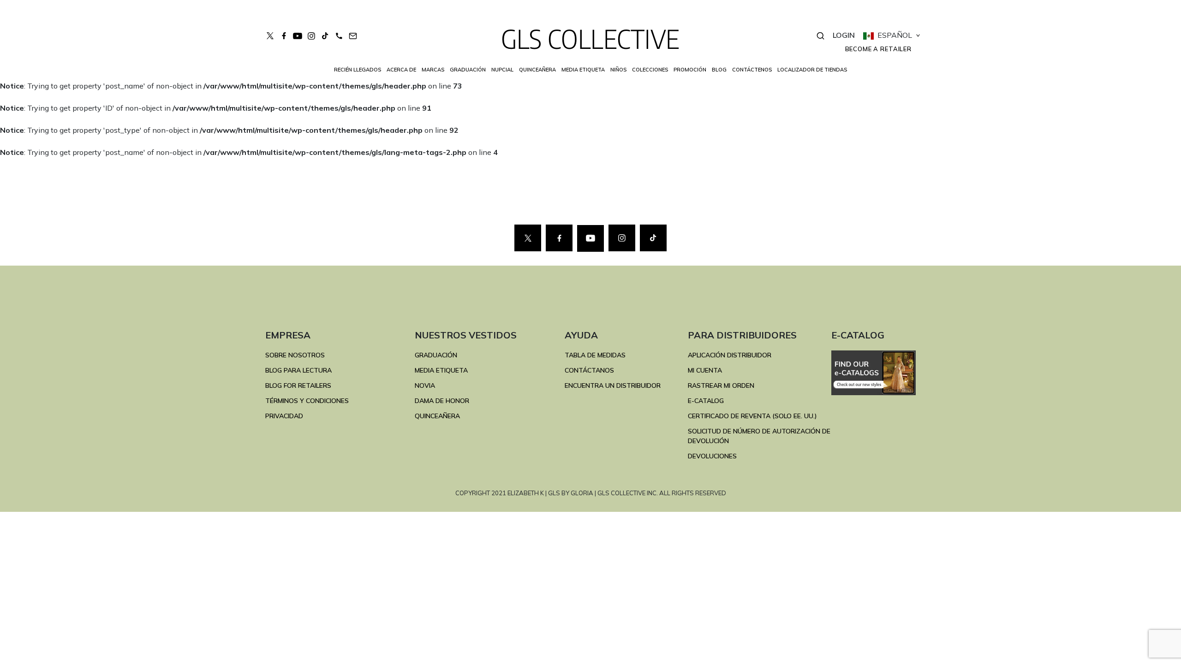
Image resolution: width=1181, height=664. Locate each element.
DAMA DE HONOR (442, 401)
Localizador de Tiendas (812, 69)
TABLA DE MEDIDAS (595, 355)
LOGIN (844, 35)
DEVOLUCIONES (712, 456)
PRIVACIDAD (284, 416)
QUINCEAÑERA (437, 416)
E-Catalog (706, 401)
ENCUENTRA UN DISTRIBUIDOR (613, 385)
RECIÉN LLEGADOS (357, 69)
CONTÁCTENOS (752, 69)
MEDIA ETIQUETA (441, 370)
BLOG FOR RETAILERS (298, 385)
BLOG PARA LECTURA (298, 370)
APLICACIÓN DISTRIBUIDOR (729, 355)
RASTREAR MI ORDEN (721, 385)
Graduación (468, 69)
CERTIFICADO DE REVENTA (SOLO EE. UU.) (752, 416)
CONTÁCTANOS (589, 370)
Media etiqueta (583, 69)
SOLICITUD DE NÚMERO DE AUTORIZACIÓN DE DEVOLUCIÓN (759, 436)
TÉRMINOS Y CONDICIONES (307, 401)
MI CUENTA (705, 370)
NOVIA (425, 385)
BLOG (719, 69)
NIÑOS (618, 69)
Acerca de (401, 69)
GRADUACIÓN (436, 355)
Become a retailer (878, 49)
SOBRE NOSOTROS (295, 355)
